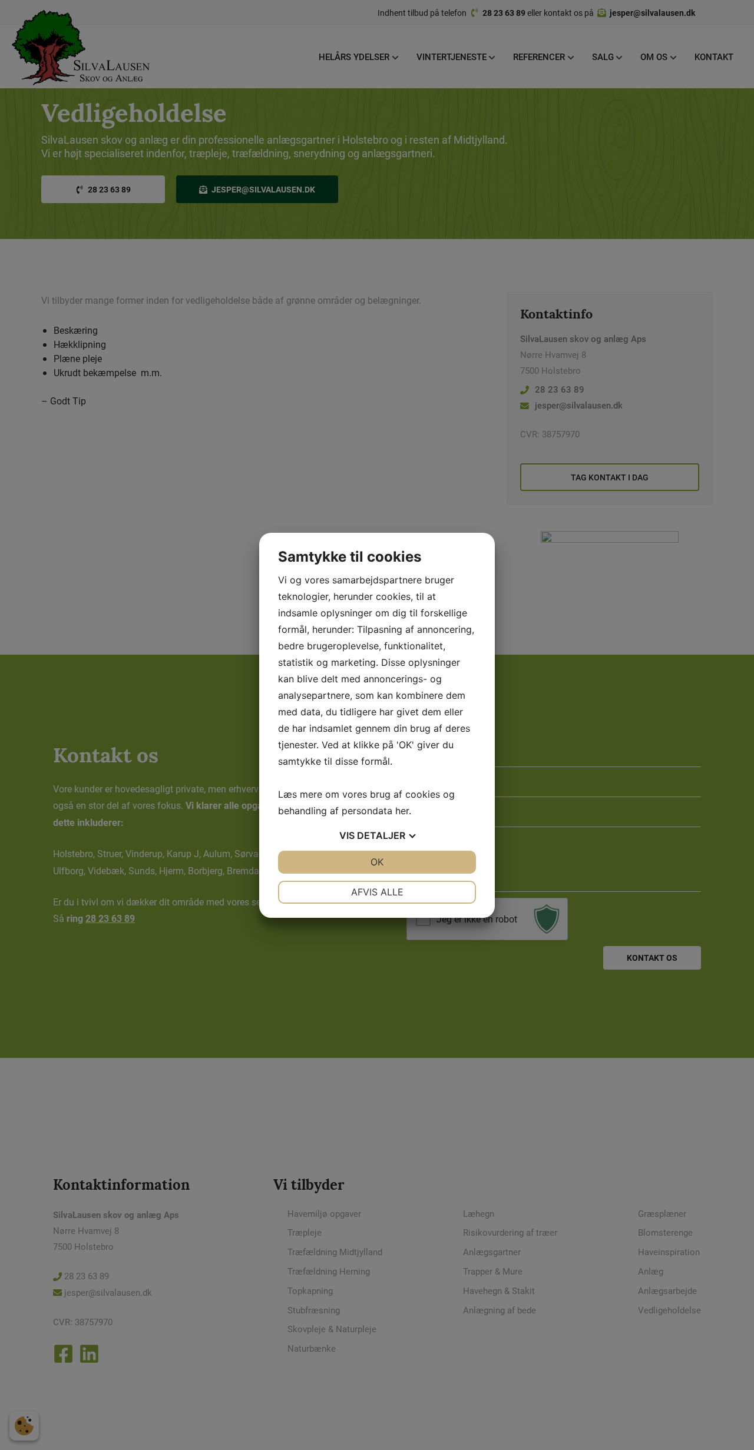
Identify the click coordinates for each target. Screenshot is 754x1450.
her (402, 811)
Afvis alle (377, 892)
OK (377, 862)
